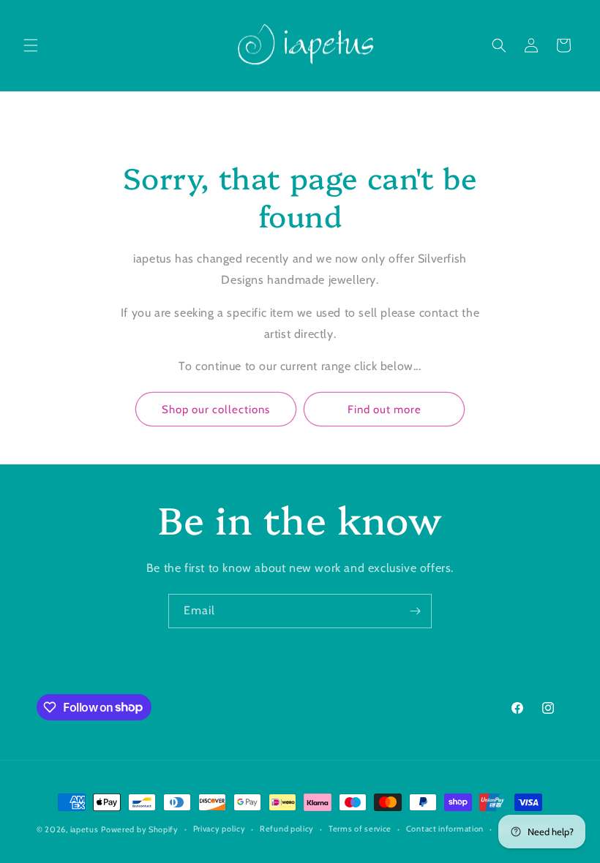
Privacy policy (219, 829)
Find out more (384, 409)
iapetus (84, 829)
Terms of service (360, 829)
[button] (31, 45)
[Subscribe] (415, 611)
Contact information (445, 829)
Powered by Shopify (140, 829)
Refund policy (287, 829)
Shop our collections (216, 409)
